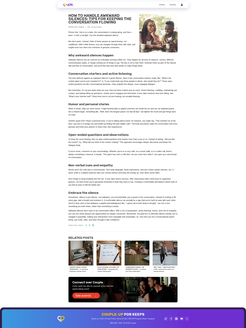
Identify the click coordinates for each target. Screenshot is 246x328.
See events (86, 295)
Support (151, 319)
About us (94, 319)
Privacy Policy (110, 319)
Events (162, 5)
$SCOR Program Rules (138, 319)
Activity (173, 5)
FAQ (101, 319)
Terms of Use (122, 319)
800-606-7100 (116, 323)
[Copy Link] (93, 225)
